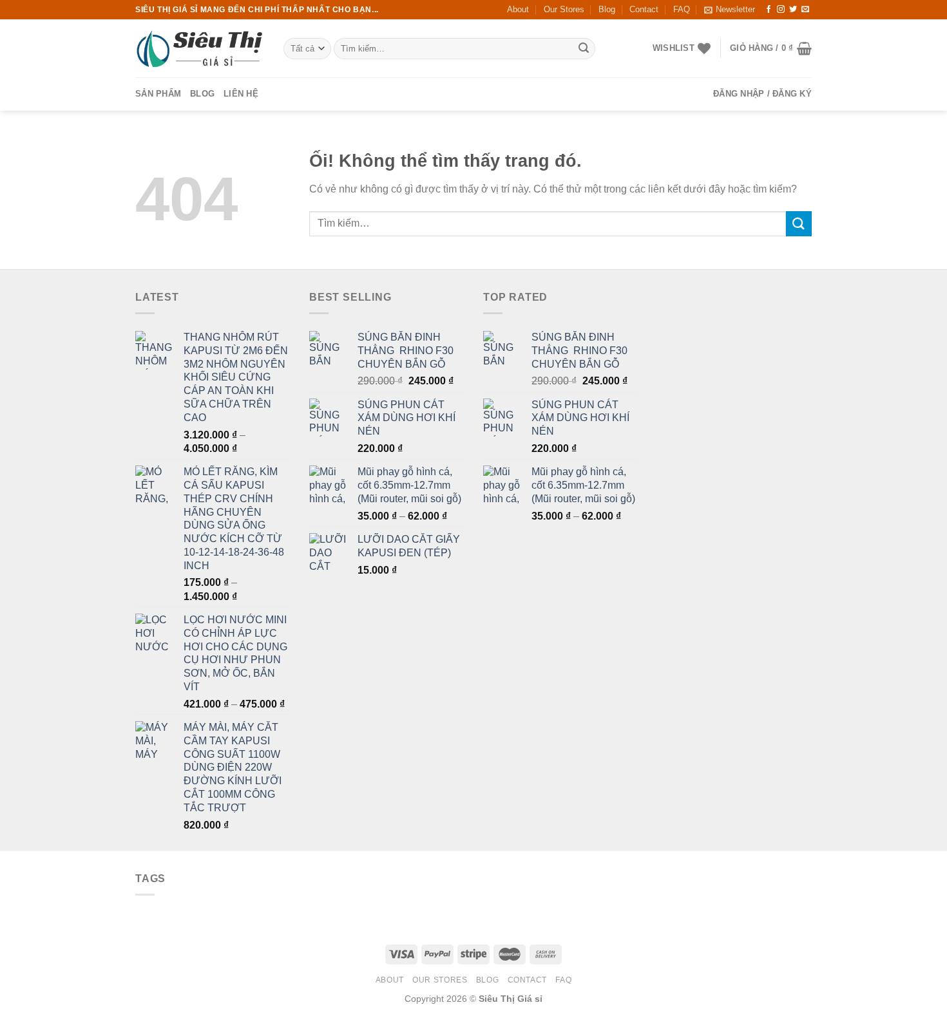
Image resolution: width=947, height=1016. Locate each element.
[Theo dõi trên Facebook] (768, 9)
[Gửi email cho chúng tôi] (805, 9)
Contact (643, 9)
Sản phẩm (158, 94)
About (518, 9)
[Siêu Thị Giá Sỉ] (199, 48)
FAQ (681, 9)
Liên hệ (241, 94)
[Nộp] (584, 49)
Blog (606, 9)
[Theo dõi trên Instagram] (781, 9)
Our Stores (564, 9)
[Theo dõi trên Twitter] (793, 9)
